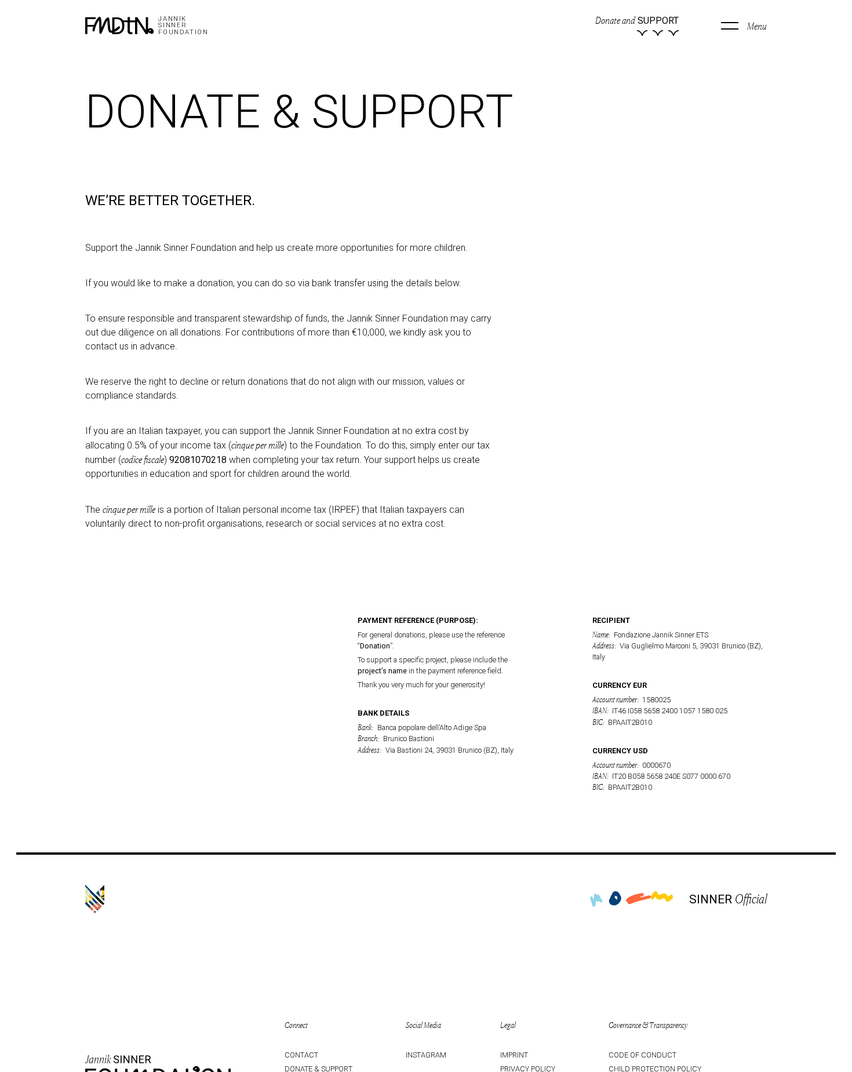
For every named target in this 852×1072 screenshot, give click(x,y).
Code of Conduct (642, 1055)
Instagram (426, 1055)
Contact (301, 1055)
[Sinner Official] (94, 899)
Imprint (514, 1055)
